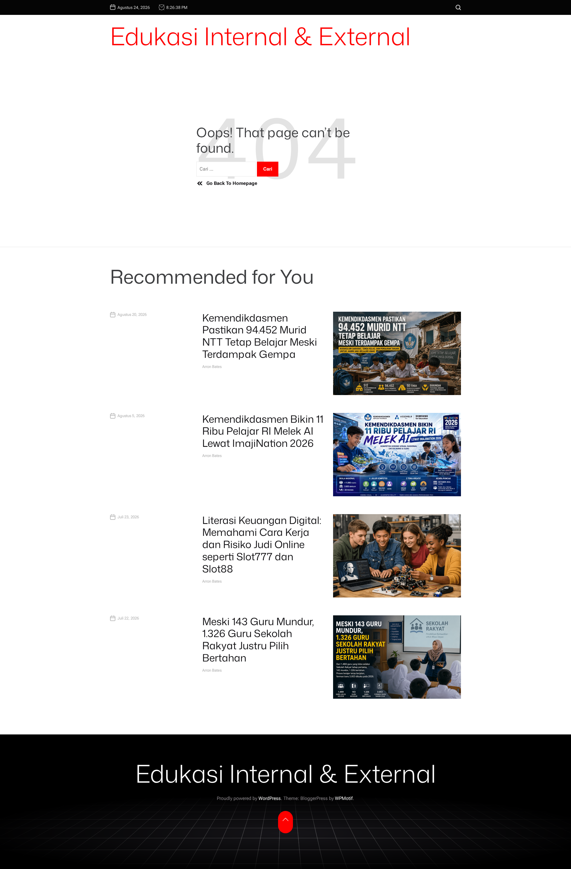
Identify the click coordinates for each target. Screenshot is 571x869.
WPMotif (344, 798)
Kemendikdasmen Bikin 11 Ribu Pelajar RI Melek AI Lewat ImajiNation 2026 (262, 431)
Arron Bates (212, 367)
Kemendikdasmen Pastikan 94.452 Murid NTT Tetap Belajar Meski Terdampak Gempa (259, 336)
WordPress (269, 798)
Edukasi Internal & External (260, 36)
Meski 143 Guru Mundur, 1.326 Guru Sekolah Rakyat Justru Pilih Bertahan (258, 639)
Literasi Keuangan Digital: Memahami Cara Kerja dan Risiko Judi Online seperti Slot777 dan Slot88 (261, 544)
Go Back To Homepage (231, 183)
